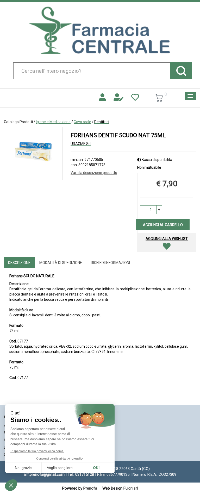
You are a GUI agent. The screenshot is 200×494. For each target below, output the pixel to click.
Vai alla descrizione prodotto (94, 173)
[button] (142, 209)
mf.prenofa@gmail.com (44, 474)
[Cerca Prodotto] (181, 70)
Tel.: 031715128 (81, 474)
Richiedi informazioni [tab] (110, 263)
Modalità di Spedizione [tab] (60, 263)
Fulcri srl (130, 488)
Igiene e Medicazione (53, 122)
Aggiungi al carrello (163, 225)
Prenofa (90, 488)
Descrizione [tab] (19, 263)
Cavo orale (82, 122)
